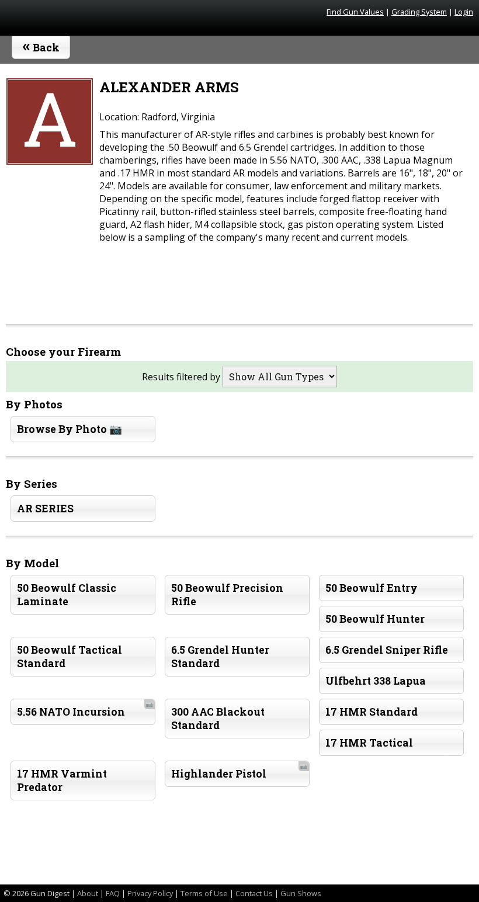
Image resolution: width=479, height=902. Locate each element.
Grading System (419, 11)
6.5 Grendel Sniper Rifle (386, 650)
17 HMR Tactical (369, 743)
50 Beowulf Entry (371, 588)
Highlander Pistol (239, 771)
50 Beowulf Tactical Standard (69, 656)
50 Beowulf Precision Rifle (227, 594)
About (87, 893)
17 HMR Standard (371, 712)
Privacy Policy (150, 893)
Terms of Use (204, 893)
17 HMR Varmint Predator (62, 780)
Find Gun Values (355, 11)
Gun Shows (300, 893)
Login (463, 11)
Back (41, 45)
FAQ (113, 893)
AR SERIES (45, 508)
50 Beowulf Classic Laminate (66, 594)
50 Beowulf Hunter (375, 619)
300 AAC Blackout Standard (218, 718)
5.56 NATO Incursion (85, 709)
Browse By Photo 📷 (69, 429)
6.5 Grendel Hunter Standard (220, 656)
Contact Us (254, 893)
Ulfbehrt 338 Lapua (375, 681)
